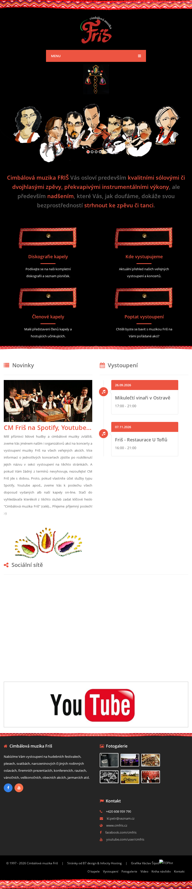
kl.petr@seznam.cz (120, 818)
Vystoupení (110, 871)
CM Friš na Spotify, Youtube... (48, 427)
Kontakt (179, 871)
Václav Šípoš (150, 863)
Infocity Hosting (111, 863)
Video (144, 871)
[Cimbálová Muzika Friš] (96, 29)
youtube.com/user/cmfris (125, 839)
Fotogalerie (129, 871)
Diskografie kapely (48, 256)
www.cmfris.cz (116, 825)
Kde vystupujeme (144, 256)
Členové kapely (48, 317)
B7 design (89, 863)
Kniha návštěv (161, 871)
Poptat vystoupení (144, 317)
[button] (14, 146)
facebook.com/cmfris (120, 832)
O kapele (94, 871)
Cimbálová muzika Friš (42, 863)
